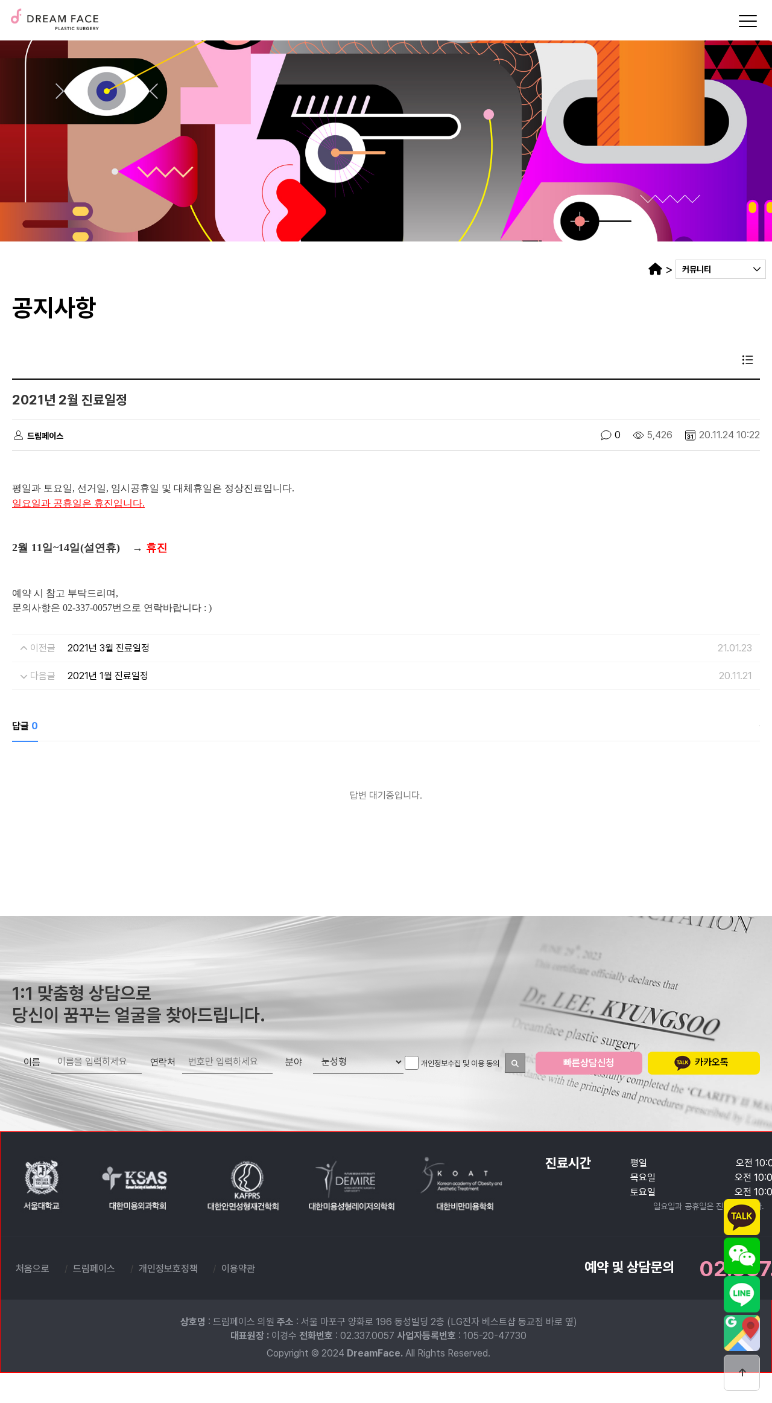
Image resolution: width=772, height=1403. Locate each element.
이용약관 (238, 1268)
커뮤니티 (696, 269)
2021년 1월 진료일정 (108, 676)
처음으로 (32, 1268)
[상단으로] (742, 1373)
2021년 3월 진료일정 (109, 648)
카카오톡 (710, 1062)
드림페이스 (54, 17)
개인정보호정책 (168, 1268)
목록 (748, 359)
